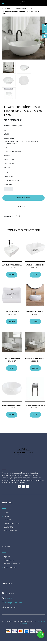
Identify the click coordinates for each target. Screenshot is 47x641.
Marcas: (7, 126)
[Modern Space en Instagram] (23, 486)
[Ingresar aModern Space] (44, 36)
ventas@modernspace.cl (13, 602)
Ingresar (7, 556)
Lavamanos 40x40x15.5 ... (35, 311)
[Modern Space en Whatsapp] (27, 486)
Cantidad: (8, 184)
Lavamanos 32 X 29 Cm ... (12, 311)
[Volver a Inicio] (3, 8)
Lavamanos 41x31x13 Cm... (35, 265)
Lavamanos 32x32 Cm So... (11, 405)
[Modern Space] (23, 3)
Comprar (12, 275)
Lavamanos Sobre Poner (23, 8)
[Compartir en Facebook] (16, 216)
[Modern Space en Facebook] (19, 486)
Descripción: (9, 138)
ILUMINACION (8, 527)
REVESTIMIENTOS (10, 530)
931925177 (8, 598)
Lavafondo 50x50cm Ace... (35, 405)
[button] (5, 38)
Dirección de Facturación (12, 563)
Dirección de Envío (10, 567)
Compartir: (8, 216)
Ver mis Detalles (9, 560)
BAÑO (9, 8)
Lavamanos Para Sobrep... (12, 265)
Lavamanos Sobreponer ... (12, 358)
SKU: (5, 131)
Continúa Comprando (24, 207)
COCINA (6, 516)
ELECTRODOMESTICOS (12, 523)
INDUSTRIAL (8, 520)
